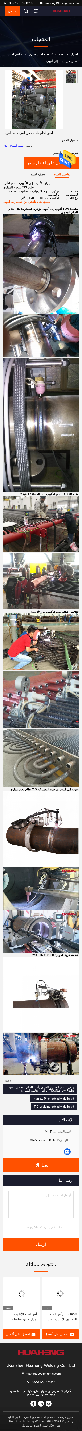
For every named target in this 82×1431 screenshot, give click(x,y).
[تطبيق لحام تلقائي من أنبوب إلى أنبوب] (34, 99)
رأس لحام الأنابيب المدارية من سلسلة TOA (25, 1317)
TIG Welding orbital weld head (54, 1106)
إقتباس (12, 11)
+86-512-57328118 (20, 3)
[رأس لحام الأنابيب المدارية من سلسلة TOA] (21, 1293)
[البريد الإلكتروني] (67, 1151)
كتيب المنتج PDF (13, 145)
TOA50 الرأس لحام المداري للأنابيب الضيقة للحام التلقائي (61, 1317)
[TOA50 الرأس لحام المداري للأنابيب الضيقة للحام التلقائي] (60, 1293)
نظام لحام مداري (39, 54)
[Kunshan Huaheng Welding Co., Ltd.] (61, 11)
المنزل (75, 54)
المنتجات (60, 54)
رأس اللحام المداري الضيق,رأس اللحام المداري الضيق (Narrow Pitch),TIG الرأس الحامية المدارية (41, 1088)
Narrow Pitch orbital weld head (53, 1098)
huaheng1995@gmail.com (61, 3)
